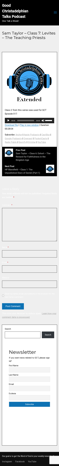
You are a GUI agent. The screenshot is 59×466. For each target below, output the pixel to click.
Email (5, 262)
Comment (7, 205)
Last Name (13, 375)
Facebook (20, 461)
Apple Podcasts (32, 134)
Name (5, 247)
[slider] (49, 120)
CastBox (45, 134)
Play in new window (29, 125)
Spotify (22, 142)
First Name (13, 365)
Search (8, 329)
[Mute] (43, 120)
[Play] (8, 120)
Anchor (19, 134)
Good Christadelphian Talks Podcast (15, 11)
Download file (11, 125)
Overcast (28, 138)
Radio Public (11, 142)
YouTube (42, 142)
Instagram (7, 461)
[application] (29, 120)
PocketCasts (40, 138)
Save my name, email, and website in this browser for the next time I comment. (30, 295)
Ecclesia (12, 393)
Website (5, 278)
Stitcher (32, 142)
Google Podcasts (13, 138)
